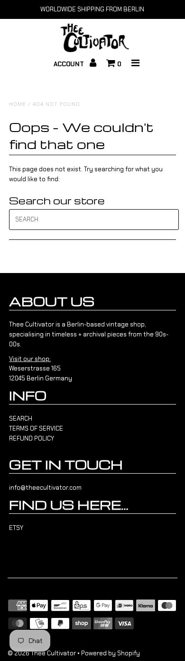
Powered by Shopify (110, 653)
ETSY (16, 528)
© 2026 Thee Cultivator (42, 653)
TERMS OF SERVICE (36, 428)
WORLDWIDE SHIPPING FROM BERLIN (92, 9)
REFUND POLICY (31, 438)
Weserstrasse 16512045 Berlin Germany (40, 369)
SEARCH (20, 418)
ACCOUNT (70, 64)
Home (17, 104)
